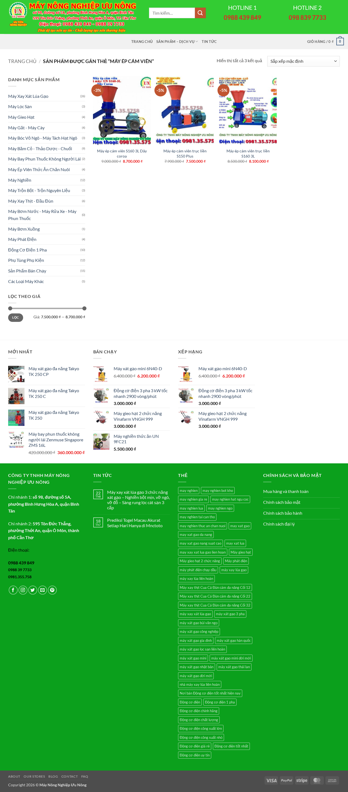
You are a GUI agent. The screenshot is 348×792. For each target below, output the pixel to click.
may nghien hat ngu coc (230, 499)
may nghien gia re (193, 499)
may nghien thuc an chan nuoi (202, 526)
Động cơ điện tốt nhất (231, 746)
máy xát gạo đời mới (196, 676)
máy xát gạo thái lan (234, 667)
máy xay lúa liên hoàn (196, 578)
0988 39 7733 (20, 569)
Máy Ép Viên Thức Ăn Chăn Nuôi (39, 169)
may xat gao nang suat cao (200, 543)
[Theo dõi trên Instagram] (22, 590)
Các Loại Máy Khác (26, 281)
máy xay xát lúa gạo (195, 614)
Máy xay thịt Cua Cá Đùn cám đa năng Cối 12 (215, 587)
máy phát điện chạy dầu (198, 570)
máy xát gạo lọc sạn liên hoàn (202, 649)
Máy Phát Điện (22, 239)
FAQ (84, 776)
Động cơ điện (190, 702)
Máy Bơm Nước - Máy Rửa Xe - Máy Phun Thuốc (42, 215)
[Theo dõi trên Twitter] (32, 590)
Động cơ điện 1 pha (220, 702)
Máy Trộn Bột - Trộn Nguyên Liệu (39, 190)
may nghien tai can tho (197, 517)
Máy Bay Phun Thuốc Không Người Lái (44, 158)
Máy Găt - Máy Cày (26, 127)
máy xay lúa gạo (234, 570)
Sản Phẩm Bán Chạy (27, 270)
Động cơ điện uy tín (195, 755)
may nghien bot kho (218, 490)
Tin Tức (209, 41)
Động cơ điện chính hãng (198, 711)
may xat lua (235, 543)
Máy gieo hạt (241, 552)
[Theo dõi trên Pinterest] (52, 590)
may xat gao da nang (196, 534)
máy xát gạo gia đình (196, 640)
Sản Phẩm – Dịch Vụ (175, 41)
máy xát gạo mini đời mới (231, 658)
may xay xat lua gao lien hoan (203, 552)
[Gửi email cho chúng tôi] (42, 590)
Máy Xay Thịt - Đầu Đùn (30, 200)
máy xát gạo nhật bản (196, 667)
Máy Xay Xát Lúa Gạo (28, 96)
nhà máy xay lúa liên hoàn (200, 684)
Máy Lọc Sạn (20, 106)
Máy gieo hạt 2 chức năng (200, 561)
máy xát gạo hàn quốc (234, 640)
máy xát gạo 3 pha (230, 614)
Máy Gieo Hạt (21, 117)
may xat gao (240, 526)
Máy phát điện (236, 561)
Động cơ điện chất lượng (199, 720)
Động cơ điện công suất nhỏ (201, 737)
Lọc (15, 317)
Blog (53, 776)
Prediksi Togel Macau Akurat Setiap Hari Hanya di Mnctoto (135, 522)
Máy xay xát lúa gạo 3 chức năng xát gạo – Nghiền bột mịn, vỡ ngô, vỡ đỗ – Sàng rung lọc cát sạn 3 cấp (138, 499)
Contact (69, 776)
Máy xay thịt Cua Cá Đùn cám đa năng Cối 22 (215, 596)
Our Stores (34, 776)
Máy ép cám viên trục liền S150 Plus (185, 153)
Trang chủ (142, 41)
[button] (325, 41)
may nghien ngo (220, 508)
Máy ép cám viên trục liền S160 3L (248, 153)
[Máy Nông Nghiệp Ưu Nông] (72, 17)
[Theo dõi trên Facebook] (13, 590)
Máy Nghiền (19, 180)
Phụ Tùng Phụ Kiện (26, 260)
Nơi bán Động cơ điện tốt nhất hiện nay (210, 693)
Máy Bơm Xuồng (24, 228)
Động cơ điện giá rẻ (195, 746)
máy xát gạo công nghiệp (199, 631)
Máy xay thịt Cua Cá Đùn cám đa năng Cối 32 (215, 605)
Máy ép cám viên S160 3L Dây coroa (122, 153)
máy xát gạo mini (193, 658)
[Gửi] (200, 13)
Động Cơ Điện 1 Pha (27, 249)
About (14, 776)
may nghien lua (191, 508)
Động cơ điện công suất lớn (201, 728)
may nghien (189, 490)
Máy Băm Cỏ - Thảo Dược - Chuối (40, 148)
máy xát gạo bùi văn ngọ (198, 623)
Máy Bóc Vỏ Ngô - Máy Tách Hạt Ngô (42, 137)
